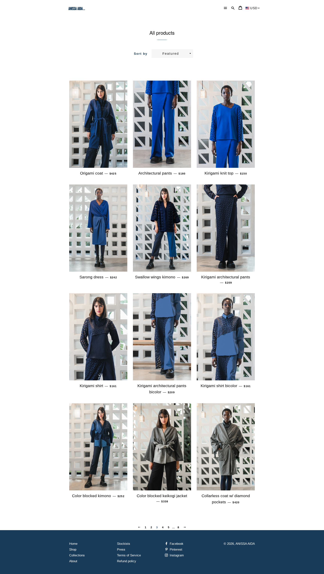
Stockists (123, 544)
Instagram (176, 555)
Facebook (176, 544)
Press (121, 549)
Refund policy (126, 561)
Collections (77, 555)
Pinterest (175, 549)
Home (73, 544)
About (73, 561)
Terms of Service (129, 555)
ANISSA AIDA (245, 544)
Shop (72, 549)
